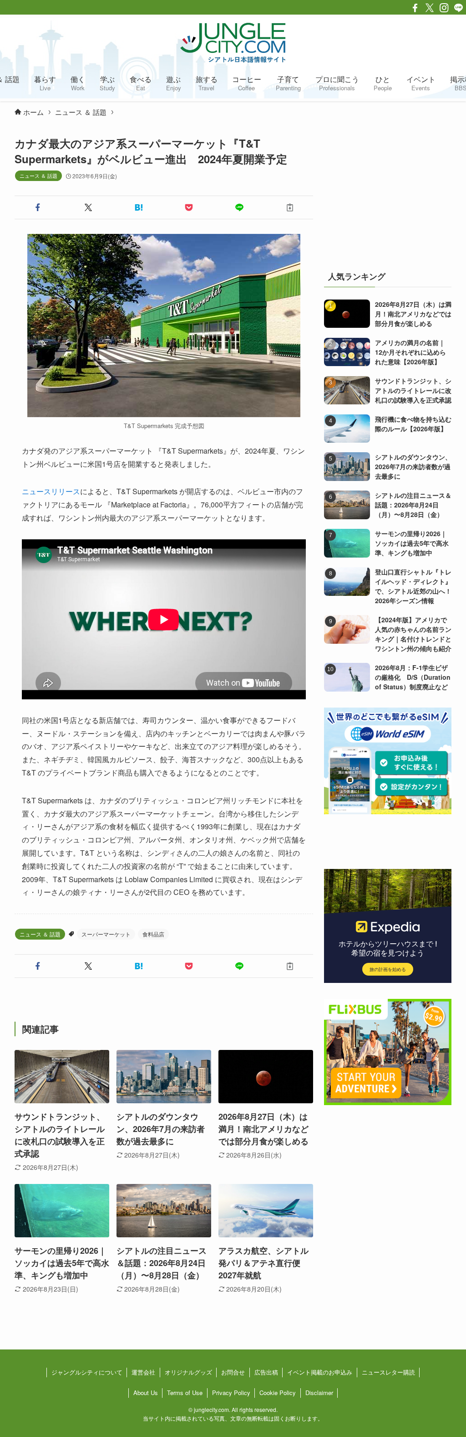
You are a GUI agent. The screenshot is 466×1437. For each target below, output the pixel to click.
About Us (145, 1392)
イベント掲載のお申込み (319, 1372)
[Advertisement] (387, 193)
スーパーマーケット (106, 934)
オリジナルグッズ (188, 1372)
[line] (458, 8)
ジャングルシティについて (86, 1372)
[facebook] (415, 8)
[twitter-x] (429, 8)
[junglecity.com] (233, 42)
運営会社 (143, 1372)
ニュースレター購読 (388, 1372)
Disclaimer (319, 1392)
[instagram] (444, 8)
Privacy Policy (231, 1392)
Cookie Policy (277, 1392)
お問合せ (233, 1372)
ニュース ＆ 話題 (38, 175)
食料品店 (153, 934)
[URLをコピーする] (289, 207)
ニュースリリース (51, 491)
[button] (38, 207)
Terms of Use (185, 1392)
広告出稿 (266, 1372)
